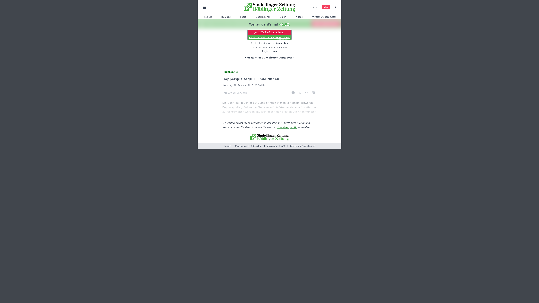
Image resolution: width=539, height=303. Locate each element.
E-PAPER (313, 7)
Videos (299, 16)
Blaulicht (225, 16)
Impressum (272, 146)
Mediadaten (241, 146)
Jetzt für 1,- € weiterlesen (269, 32)
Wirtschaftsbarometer (324, 16)
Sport (243, 16)
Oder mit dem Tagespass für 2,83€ (270, 38)
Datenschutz (256, 146)
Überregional (263, 16)
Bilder (283, 16)
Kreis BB (207, 16)
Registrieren (269, 51)
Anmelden (282, 43)
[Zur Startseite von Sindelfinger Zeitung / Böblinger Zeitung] (269, 7)
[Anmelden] (335, 7)
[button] (219, 7)
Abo (326, 7)
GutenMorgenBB (287, 127)
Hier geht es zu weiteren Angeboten (270, 57)
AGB (283, 146)
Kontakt (227, 146)
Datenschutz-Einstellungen (302, 146)
